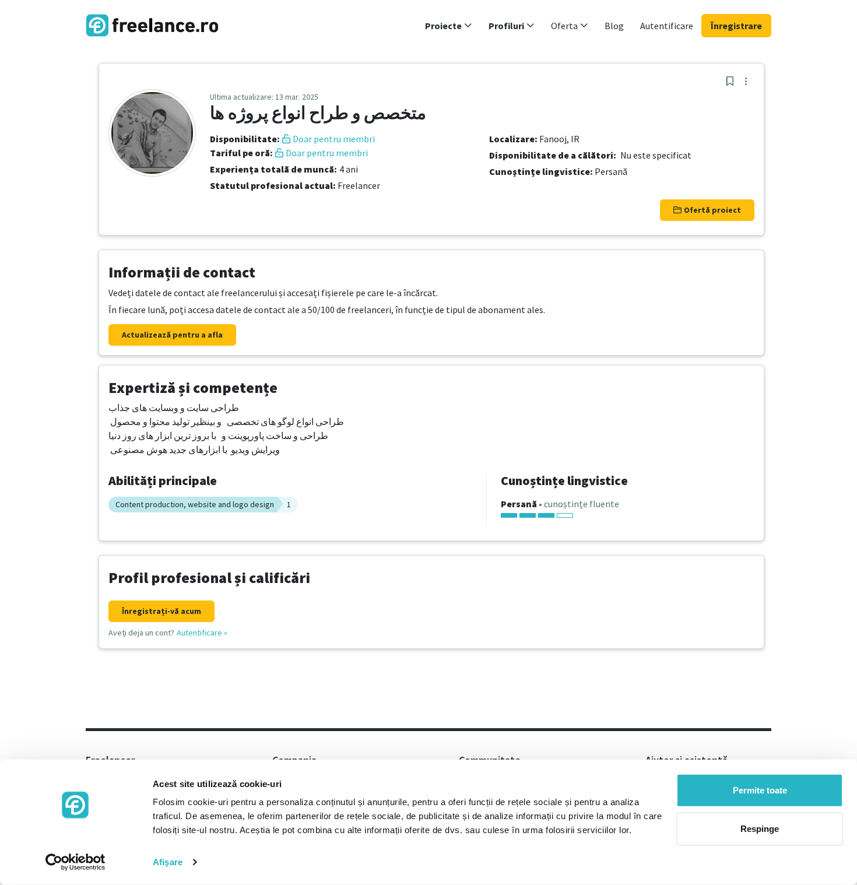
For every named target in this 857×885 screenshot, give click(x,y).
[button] (448, 25)
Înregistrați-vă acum (161, 611)
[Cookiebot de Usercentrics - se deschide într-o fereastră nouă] (75, 862)
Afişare (167, 862)
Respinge (759, 828)
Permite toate (760, 790)
